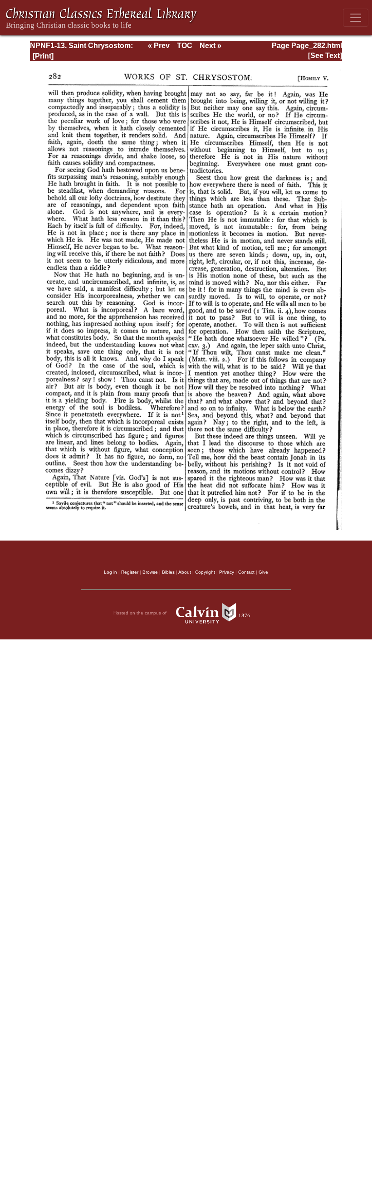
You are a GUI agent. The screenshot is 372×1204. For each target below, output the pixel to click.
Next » (210, 45)
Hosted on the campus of (140, 612)
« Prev (159, 45)
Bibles (168, 572)
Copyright (205, 572)
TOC (184, 45)
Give (263, 572)
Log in (110, 572)
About (184, 572)
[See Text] (325, 55)
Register (129, 572)
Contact (246, 572)
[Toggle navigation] (355, 18)
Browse (150, 572)
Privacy (226, 572)
